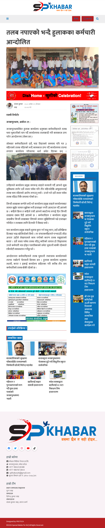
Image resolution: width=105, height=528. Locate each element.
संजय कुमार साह (18, 106)
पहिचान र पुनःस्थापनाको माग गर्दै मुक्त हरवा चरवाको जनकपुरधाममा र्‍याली (14, 390)
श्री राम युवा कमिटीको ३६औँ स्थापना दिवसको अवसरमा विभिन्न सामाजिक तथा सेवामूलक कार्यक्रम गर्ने (90, 311)
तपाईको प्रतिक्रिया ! (17, 328)
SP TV (89, 18)
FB (76, 18)
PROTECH (20, 521)
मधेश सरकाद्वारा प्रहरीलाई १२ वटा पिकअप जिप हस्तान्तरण (56, 387)
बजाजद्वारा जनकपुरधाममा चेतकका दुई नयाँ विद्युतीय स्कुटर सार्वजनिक (52, 361)
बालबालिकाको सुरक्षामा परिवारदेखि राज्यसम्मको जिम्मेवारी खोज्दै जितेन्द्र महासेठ (19, 361)
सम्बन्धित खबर (15, 338)
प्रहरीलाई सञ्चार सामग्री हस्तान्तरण (35, 383)
